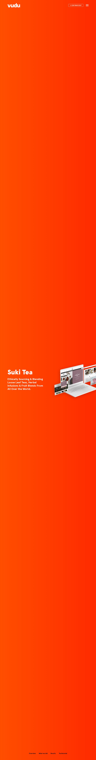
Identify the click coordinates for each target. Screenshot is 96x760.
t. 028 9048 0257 (76, 5)
